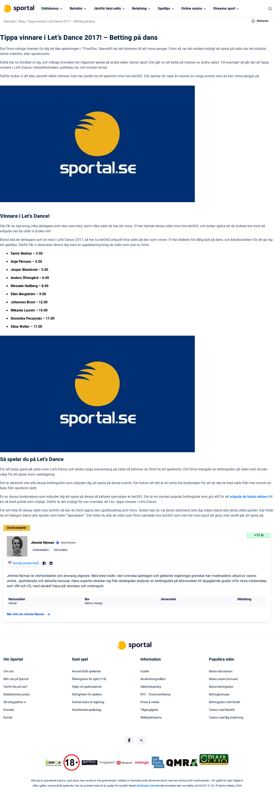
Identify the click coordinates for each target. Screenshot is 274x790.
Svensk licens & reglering (88, 702)
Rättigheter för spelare (87, 694)
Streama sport (224, 8)
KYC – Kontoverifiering (155, 694)
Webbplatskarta (151, 718)
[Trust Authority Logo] (90, 762)
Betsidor (76, 8)
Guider (144, 671)
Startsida (9, 21)
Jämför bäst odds (107, 8)
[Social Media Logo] (129, 740)
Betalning (139, 8)
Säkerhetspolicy (150, 687)
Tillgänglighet (149, 710)
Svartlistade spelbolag (86, 710)
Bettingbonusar (219, 694)
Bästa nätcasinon (220, 671)
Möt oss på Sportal (15, 679)
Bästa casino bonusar (223, 679)
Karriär (8, 718)
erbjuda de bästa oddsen (249, 496)
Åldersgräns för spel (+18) (89, 679)
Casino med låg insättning (226, 718)
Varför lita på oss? (15, 687)
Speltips (164, 8)
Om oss (8, 671)
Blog (22, 21)
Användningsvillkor (153, 679)
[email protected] (26, 563)
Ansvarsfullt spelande (86, 671)
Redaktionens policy (16, 694)
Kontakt (8, 710)
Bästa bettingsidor (221, 687)
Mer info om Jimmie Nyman (25, 614)
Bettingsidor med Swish (224, 702)
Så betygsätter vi (14, 702)
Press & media (149, 702)
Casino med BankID (222, 710)
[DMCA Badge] (53, 762)
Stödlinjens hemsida (148, 786)
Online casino (191, 8)
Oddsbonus (50, 8)
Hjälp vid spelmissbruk (86, 687)
